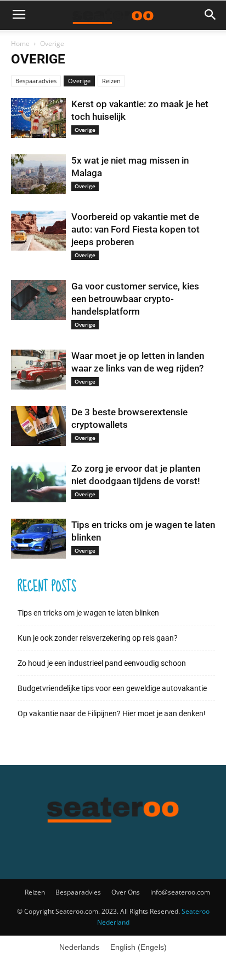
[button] (210, 15)
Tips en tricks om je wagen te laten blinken (88, 612)
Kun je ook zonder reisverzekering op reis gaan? (98, 638)
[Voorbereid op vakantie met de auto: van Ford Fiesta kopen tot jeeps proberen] (38, 231)
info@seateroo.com (180, 892)
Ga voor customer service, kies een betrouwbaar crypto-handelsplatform (135, 299)
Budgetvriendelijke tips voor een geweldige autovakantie (112, 688)
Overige (79, 81)
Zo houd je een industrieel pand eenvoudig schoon (102, 663)
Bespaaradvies (35, 81)
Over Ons (125, 892)
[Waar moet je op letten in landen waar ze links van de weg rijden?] (38, 370)
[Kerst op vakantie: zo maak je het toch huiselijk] (38, 118)
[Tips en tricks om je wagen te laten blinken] (38, 539)
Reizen (111, 81)
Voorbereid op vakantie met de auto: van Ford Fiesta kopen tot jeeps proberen (135, 229)
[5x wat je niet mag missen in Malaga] (38, 174)
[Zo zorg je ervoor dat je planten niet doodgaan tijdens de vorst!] (38, 482)
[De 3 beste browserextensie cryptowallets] (38, 426)
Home (20, 43)
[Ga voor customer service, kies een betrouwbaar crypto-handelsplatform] (38, 300)
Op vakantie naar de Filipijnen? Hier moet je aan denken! (112, 713)
